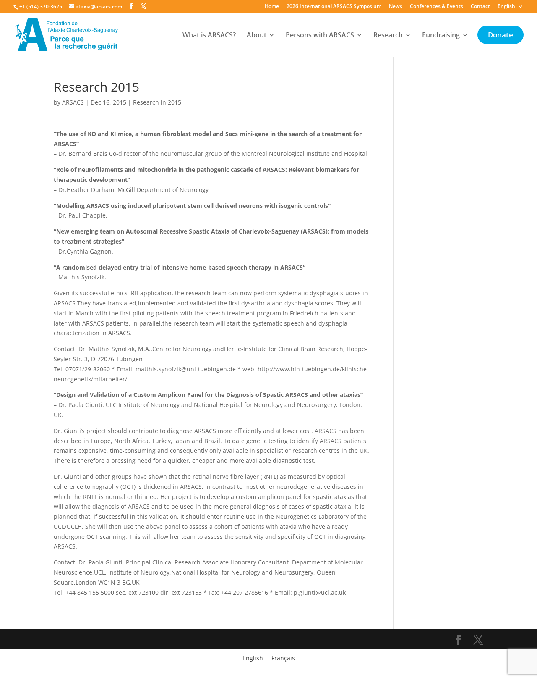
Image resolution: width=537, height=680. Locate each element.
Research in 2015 (157, 102)
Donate (500, 35)
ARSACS (73, 102)
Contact (480, 7)
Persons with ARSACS (320, 35)
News (395, 7)
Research (388, 35)
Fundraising (441, 35)
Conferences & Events (436, 7)
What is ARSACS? (209, 35)
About (256, 35)
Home (272, 7)
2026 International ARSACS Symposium (334, 7)
